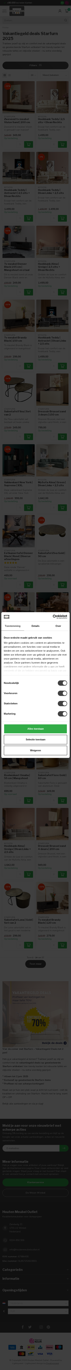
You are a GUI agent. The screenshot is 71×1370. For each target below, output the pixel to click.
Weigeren (35, 750)
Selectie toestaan (35, 739)
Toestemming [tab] (12, 626)
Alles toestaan (35, 728)
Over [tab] (58, 626)
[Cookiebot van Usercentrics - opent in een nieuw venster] (52, 617)
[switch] (62, 693)
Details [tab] (36, 626)
